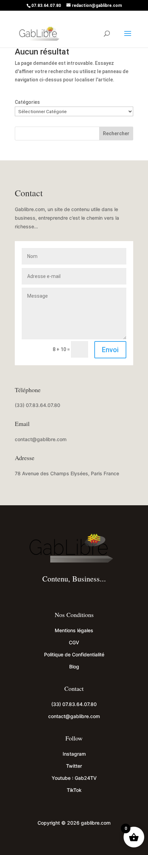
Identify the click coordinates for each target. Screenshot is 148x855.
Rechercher (116, 133)
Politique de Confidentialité (74, 654)
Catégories (27, 102)
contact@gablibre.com (40, 439)
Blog (74, 666)
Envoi (110, 350)
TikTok (74, 790)
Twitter (74, 766)
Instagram (74, 754)
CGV (74, 642)
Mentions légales (74, 630)
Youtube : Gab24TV (74, 778)
